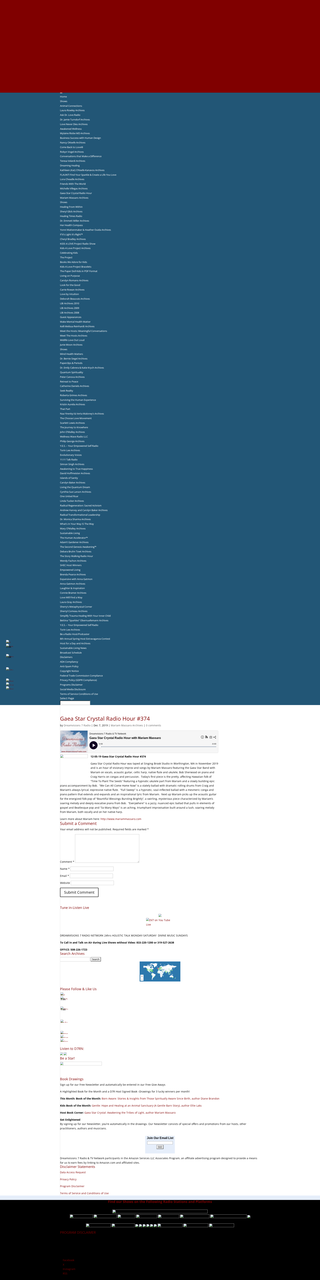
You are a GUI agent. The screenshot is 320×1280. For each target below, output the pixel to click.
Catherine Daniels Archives (74, 386)
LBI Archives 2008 (69, 312)
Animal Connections (71, 105)
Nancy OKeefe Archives (72, 142)
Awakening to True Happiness (76, 468)
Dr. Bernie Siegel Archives (73, 358)
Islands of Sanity (69, 478)
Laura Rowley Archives (72, 110)
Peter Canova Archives (72, 377)
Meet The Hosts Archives (73, 335)
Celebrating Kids (69, 252)
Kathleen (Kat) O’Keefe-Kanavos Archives (82, 170)
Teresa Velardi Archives (72, 161)
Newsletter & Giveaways (160, 15)
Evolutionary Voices (71, 455)
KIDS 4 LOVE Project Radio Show (77, 243)
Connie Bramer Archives (73, 592)
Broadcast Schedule (71, 652)
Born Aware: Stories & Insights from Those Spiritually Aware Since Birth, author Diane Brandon (160, 1098)
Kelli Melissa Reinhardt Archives (77, 326)
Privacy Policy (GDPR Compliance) (78, 680)
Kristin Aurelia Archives (72, 404)
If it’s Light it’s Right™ (71, 234)
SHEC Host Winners (70, 565)
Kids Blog (160, 50)
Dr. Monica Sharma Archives (75, 519)
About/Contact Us (160, 2)
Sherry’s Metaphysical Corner (76, 606)
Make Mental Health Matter (75, 321)
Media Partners (160, 59)
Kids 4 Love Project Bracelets (75, 266)
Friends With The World (73, 183)
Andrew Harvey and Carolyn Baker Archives (84, 510)
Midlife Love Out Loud (72, 340)
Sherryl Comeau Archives (73, 611)
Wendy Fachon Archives (73, 560)
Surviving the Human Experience (78, 400)
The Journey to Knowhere (74, 427)
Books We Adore (160, 19)
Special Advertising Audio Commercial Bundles (160, 11)
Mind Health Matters (71, 354)
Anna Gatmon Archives (72, 583)
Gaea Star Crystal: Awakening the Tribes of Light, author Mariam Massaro (130, 1112)
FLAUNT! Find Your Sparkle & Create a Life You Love (88, 174)
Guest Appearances (70, 317)
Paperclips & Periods (71, 363)
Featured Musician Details (160, 72)
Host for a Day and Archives (75, 643)
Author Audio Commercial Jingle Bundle (160, 28)
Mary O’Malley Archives (73, 528)
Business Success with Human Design (80, 138)
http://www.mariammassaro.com (121, 819)
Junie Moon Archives (71, 344)
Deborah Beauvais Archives (75, 298)
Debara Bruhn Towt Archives (75, 551)
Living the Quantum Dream (75, 487)
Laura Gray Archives (71, 602)
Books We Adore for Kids (160, 41)
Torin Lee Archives (70, 450)
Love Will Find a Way (71, 597)
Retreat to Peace (69, 381)
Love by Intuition (69, 294)
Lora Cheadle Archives (72, 179)
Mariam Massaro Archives (74, 197)
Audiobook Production (160, 24)
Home (63, 96)
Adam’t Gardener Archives (74, 542)
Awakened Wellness (71, 128)
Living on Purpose (70, 275)
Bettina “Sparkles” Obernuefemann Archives (84, 620)
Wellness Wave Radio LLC (74, 436)
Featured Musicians (160, 68)
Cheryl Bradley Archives (73, 239)
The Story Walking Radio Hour (76, 556)
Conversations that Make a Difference (80, 156)
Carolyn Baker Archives (72, 482)
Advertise (160, 6)
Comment (67, 861)
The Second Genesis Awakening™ (78, 546)
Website (65, 883)
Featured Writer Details (160, 37)
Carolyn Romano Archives (74, 280)
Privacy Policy (68, 1179)
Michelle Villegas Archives (74, 188)
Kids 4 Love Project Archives (75, 248)
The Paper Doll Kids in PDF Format (78, 271)
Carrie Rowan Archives (72, 289)
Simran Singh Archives (72, 464)
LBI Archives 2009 (69, 308)
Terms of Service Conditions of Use (79, 694)
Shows (63, 101)
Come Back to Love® (71, 147)
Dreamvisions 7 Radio (77, 725)
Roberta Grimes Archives (73, 395)
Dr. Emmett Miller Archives (74, 220)
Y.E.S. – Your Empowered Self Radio (79, 445)
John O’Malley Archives (72, 432)
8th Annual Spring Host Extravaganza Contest (85, 638)
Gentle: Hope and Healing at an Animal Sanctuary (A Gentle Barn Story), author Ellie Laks (147, 1105)
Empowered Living (70, 569)
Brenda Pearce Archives (73, 574)
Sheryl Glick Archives (71, 211)
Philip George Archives (72, 441)
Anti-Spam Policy (69, 666)
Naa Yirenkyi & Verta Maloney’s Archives (82, 413)
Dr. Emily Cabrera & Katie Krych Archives (82, 367)
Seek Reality (66, 390)
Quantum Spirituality (71, 372)
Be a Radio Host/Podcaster (74, 634)
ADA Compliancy (69, 661)
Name (65, 869)
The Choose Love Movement (76, 418)
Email (64, 876)
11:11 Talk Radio (69, 459)
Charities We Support (160, 55)
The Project (66, 257)
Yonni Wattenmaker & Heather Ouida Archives (85, 229)
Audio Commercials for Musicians (160, 77)
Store (160, 85)
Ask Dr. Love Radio (70, 115)
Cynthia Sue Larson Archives (75, 491)
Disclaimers (66, 657)
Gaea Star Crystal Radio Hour (76, 193)
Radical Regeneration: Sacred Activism (80, 505)
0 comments (153, 725)
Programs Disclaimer (71, 684)
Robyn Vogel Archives (72, 151)
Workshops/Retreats (160, 81)
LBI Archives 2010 (69, 303)
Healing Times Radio (71, 216)
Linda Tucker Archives (72, 501)
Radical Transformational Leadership (80, 514)
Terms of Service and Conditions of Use (84, 1193)
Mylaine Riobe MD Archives (75, 133)
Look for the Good (70, 285)
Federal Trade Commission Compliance (81, 675)
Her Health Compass (71, 225)
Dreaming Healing (70, 165)
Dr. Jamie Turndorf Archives (75, 119)
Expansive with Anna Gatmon (76, 579)
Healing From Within (71, 206)
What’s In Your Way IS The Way (77, 523)
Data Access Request (73, 1172)
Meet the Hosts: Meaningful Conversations (83, 331)
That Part (65, 409)
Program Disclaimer (72, 1186)
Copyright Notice (69, 671)
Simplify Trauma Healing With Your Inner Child (85, 615)
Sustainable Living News (73, 648)
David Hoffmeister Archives (75, 473)
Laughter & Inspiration (72, 588)
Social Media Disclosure (73, 689)
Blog (160, 46)
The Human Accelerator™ (74, 537)
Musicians (160, 63)
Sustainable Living (70, 533)
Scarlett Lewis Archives (72, 423)
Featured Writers (160, 33)
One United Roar (69, 496)
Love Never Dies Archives (74, 124)
